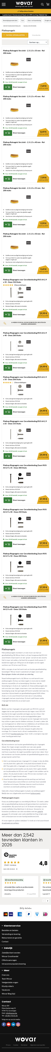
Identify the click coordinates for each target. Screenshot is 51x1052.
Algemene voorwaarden (37, 1045)
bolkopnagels (35, 793)
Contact (5, 941)
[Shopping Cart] (47, 4)
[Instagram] (18, 1024)
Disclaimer (24, 1045)
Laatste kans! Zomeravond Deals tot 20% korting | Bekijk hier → (25, 15)
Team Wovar (7, 979)
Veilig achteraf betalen (26, 11)
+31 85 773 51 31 (11, 1016)
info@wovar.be (11, 1013)
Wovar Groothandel (10, 956)
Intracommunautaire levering (14, 964)
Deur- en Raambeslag (34, 20)
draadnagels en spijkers (10, 823)
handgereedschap (17, 734)
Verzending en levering (11, 934)
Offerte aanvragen (9, 960)
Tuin (22, 20)
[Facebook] (4, 1024)
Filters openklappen (15, 35)
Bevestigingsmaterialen (10, 20)
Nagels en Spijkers (29, 26)
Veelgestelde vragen (10, 982)
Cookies (15, 1045)
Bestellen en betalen (10, 930)
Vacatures (6, 990)
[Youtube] (9, 1024)
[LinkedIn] (13, 1024)
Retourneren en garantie (12, 938)
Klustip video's (8, 986)
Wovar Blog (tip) (8, 993)
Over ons (5, 975)
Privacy (8, 1045)
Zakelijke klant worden (11, 952)
